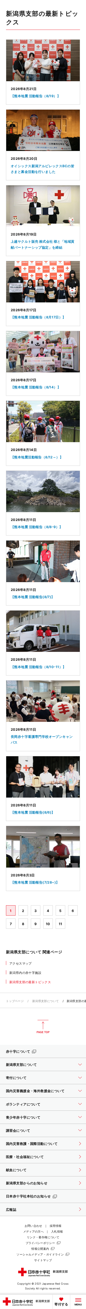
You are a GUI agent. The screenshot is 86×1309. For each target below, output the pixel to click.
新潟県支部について (45, 1001)
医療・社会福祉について (25, 1157)
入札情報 (57, 1231)
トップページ (15, 1001)
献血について (16, 1170)
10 (48, 924)
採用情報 (55, 1226)
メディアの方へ (33, 1231)
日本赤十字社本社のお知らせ (28, 1196)
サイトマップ (43, 1260)
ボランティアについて (23, 1104)
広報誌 (11, 1209)
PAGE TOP (43, 1026)
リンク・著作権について (43, 1237)
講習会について (18, 1130)
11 (60, 924)
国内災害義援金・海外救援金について (35, 1091)
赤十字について (18, 1051)
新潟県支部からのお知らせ (26, 1183)
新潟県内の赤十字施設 (25, 973)
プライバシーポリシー (40, 1243)
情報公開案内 (40, 1248)
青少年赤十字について (23, 1117)
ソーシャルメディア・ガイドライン (40, 1254)
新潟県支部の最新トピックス (30, 982)
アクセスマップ (20, 963)
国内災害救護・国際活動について (32, 1144)
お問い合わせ (33, 1226)
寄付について (16, 1078)
